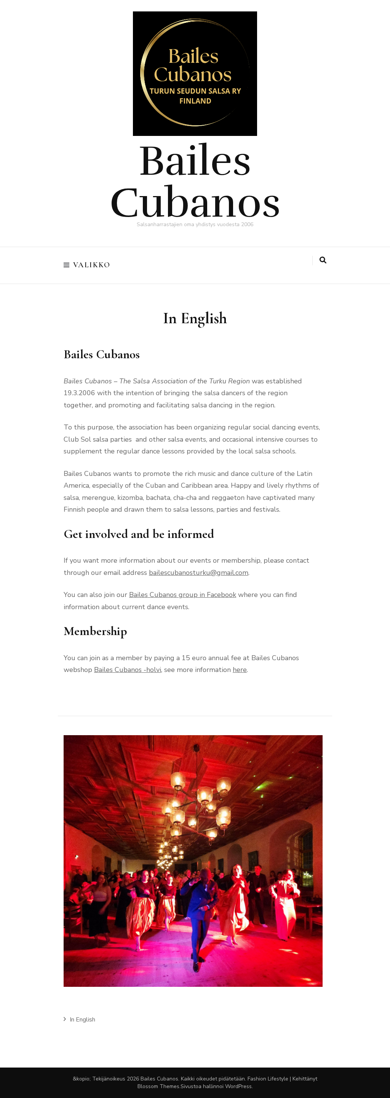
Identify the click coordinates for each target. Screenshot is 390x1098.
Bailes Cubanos (195, 182)
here (240, 669)
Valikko (92, 265)
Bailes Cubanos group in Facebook (182, 594)
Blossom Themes (158, 1086)
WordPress (238, 1086)
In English (82, 1019)
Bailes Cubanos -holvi (127, 669)
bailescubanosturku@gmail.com (198, 572)
